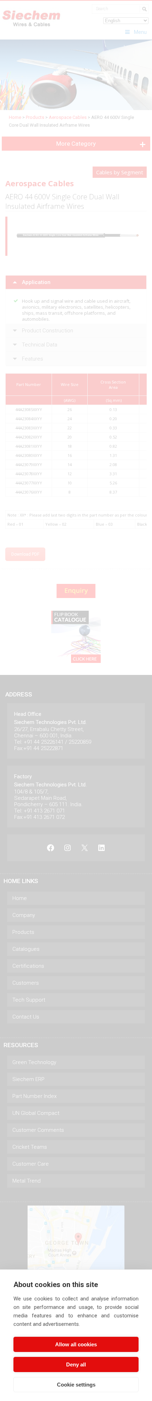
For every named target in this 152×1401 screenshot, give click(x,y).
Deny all (76, 1364)
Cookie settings (76, 1385)
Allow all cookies (76, 1344)
